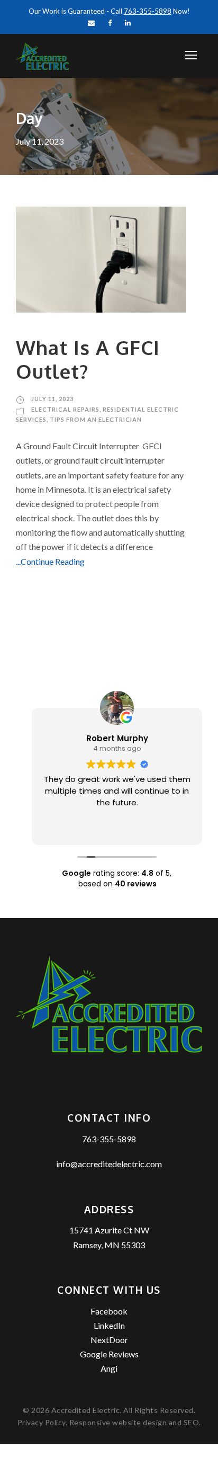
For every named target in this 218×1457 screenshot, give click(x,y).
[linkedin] (128, 23)
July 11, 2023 (52, 398)
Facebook (109, 1311)
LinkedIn (109, 1325)
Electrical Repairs (65, 409)
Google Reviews (109, 1354)
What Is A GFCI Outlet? (88, 359)
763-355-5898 (109, 1139)
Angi (109, 1368)
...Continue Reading (50, 561)
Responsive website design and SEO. (135, 1422)
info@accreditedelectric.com (109, 1164)
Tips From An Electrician (96, 419)
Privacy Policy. (43, 1422)
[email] (91, 23)
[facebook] (110, 23)
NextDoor (109, 1340)
